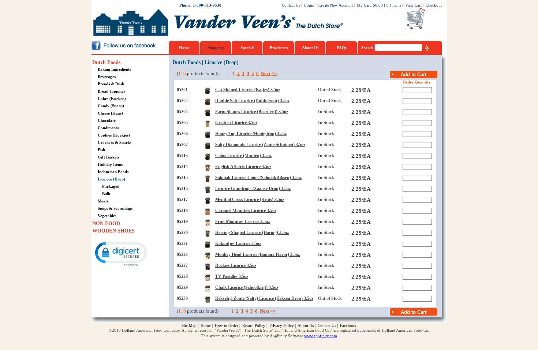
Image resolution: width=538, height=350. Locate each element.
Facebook (348, 325)
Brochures (279, 47)
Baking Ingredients (114, 69)
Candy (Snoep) (111, 106)
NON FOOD (106, 223)
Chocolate (107, 120)
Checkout (434, 5)
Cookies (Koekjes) (114, 135)
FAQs (342, 47)
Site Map (189, 325)
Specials (247, 47)
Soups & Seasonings (115, 208)
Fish (101, 150)
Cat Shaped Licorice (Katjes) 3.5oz (247, 89)
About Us (310, 47)
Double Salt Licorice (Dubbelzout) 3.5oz (252, 100)
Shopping (216, 47)
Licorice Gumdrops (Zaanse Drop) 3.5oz (253, 188)
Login (309, 5)
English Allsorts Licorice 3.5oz (243, 166)
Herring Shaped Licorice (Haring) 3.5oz (252, 232)
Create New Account (335, 5)
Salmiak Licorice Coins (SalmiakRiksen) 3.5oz (258, 177)
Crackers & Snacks (114, 142)
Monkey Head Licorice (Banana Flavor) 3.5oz (257, 254)
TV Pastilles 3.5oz (231, 276)
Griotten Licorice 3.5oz (236, 122)
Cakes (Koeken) (112, 98)
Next (265, 73)
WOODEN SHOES (113, 231)
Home (184, 47)
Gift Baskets (108, 157)
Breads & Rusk (111, 84)
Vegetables (107, 215)
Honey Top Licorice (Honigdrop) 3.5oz (251, 133)
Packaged (110, 186)
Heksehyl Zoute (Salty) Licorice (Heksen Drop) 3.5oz (264, 298)
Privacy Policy (281, 325)
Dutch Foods (106, 62)
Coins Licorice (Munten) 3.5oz (243, 155)
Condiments (108, 128)
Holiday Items (110, 164)
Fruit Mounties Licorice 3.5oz (242, 221)
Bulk (106, 193)
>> (274, 73)
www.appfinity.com (320, 336)
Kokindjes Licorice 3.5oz (238, 243)
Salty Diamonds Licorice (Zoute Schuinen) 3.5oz (260, 144)
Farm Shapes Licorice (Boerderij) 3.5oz (251, 111)
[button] (120, 254)
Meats (103, 201)
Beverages (107, 76)
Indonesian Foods (113, 172)
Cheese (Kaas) (110, 113)
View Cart (413, 5)
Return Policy (253, 325)
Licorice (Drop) (111, 179)
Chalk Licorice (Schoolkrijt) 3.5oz (246, 287)
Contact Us (291, 5)
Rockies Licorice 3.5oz (235, 265)
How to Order (226, 325)
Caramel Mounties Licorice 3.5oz (245, 210)
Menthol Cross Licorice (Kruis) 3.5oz (249, 199)
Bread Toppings (111, 91)
